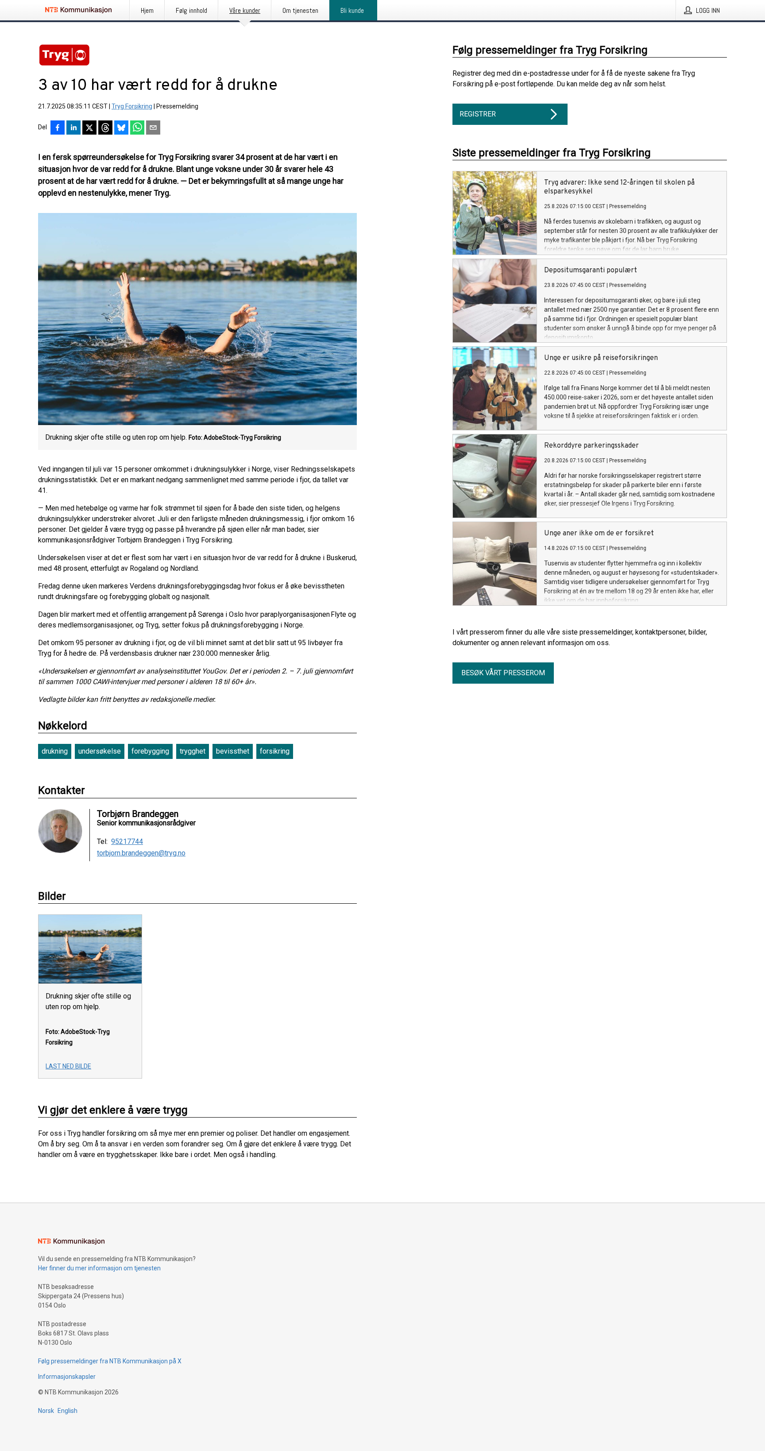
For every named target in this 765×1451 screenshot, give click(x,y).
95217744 (127, 842)
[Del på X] (89, 128)
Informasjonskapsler (67, 1376)
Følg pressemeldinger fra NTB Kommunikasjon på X (110, 1361)
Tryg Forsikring (132, 106)
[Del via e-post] (153, 128)
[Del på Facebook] (57, 128)
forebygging (150, 751)
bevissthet (232, 751)
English (67, 1410)
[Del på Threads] (105, 128)
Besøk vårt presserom (503, 673)
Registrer (478, 114)
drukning (55, 751)
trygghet (192, 751)
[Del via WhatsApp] (137, 128)
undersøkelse (99, 751)
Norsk (46, 1410)
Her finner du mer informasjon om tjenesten (99, 1268)
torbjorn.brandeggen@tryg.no (141, 853)
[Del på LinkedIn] (73, 128)
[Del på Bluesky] (121, 128)
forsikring (275, 751)
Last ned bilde (68, 1066)
